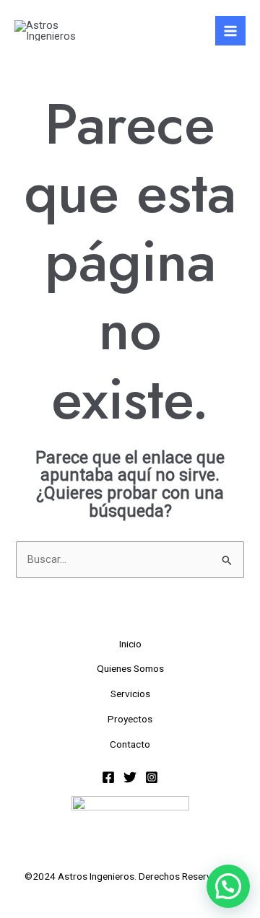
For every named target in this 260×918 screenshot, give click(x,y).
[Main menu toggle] (230, 31)
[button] (228, 886)
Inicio (130, 644)
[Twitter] (130, 777)
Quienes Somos (130, 668)
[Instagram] (151, 777)
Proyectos (130, 719)
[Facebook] (108, 777)
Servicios (130, 693)
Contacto (130, 744)
